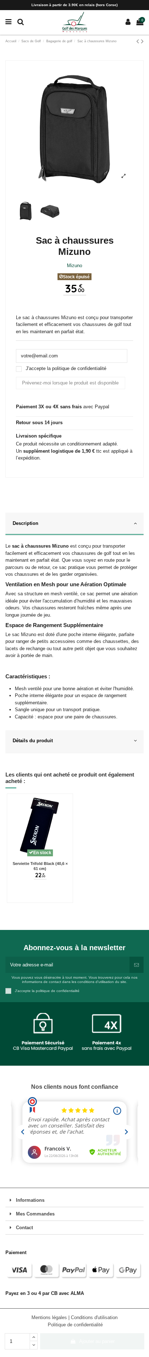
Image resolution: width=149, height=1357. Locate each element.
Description (25, 523)
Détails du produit (33, 740)
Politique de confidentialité (75, 1324)
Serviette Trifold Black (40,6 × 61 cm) (40, 866)
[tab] (74, 524)
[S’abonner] (136, 965)
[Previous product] (138, 41)
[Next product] (142, 41)
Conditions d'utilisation (94, 1317)
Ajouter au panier (97, 1341)
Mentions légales (49, 1317)
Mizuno (74, 265)
